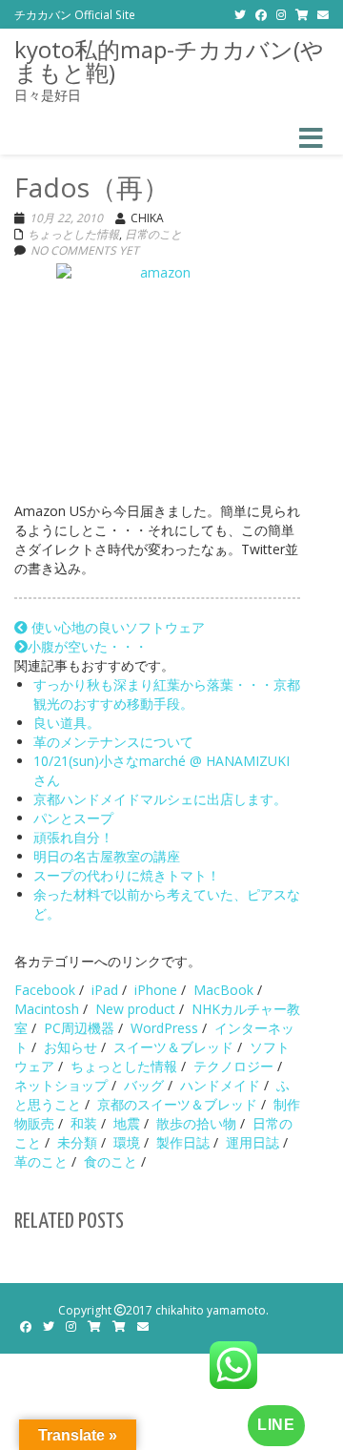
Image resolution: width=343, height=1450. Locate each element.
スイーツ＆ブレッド (173, 1047)
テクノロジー (233, 1066)
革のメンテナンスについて (113, 742)
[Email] (323, 14)
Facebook (44, 990)
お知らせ (70, 1047)
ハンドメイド (220, 1085)
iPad (104, 990)
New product (135, 1009)
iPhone (155, 990)
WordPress (164, 1028)
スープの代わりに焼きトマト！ (126, 875)
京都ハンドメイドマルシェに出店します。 (160, 799)
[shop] (301, 14)
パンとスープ (73, 818)
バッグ (144, 1085)
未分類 (77, 1142)
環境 (126, 1142)
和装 (84, 1123)
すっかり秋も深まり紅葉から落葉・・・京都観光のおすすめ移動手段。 (166, 694)
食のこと (110, 1161)
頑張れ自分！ (73, 837)
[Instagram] (281, 14)
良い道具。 (66, 723)
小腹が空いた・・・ (88, 646)
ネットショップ (61, 1085)
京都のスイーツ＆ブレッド (177, 1104)
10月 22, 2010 (66, 218)
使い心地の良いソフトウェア (116, 627)
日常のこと (153, 234)
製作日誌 (183, 1142)
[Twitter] (240, 14)
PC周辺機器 (79, 1028)
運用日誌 (252, 1142)
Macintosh (46, 1009)
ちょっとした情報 (73, 234)
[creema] (119, 1326)
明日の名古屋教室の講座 (106, 856)
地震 (126, 1123)
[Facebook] (261, 14)
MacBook (223, 990)
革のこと (41, 1161)
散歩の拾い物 (196, 1123)
